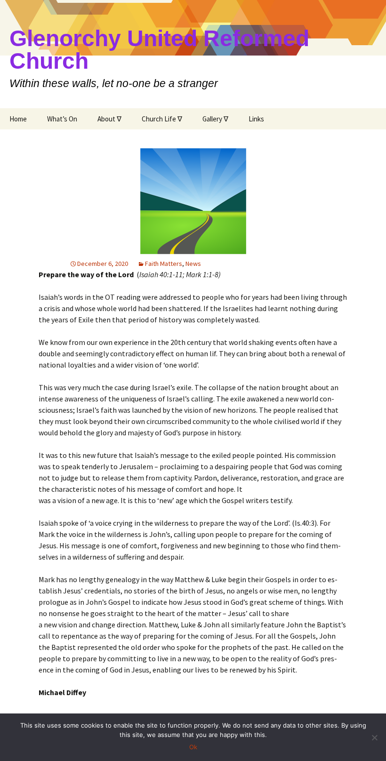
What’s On (62, 118)
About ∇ (109, 118)
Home (18, 118)
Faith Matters (163, 263)
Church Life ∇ (162, 118)
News (193, 263)
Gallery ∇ (215, 118)
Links (256, 118)
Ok (193, 747)
